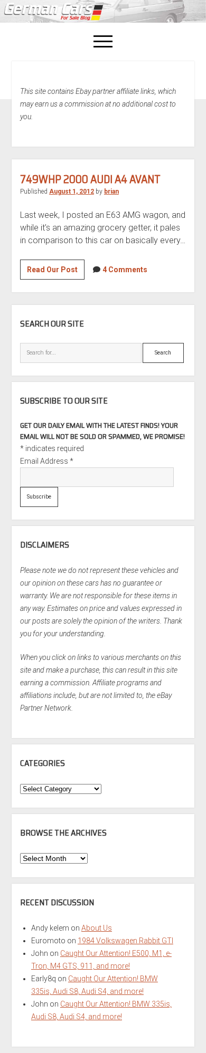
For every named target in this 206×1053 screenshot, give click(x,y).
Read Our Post (56, 272)
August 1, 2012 (71, 191)
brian (111, 191)
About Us (96, 928)
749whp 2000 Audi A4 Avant (90, 179)
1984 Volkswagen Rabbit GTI (125, 940)
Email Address (46, 461)
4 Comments (124, 269)
